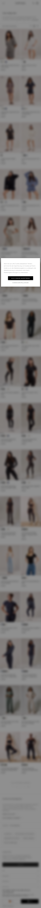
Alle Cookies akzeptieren (20, 278)
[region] (20, 272)
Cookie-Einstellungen (20, 282)
